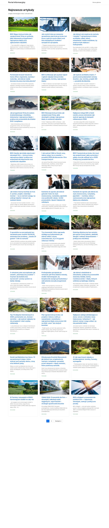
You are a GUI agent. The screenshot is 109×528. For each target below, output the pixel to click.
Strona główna (97, 2)
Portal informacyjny (16, 2)
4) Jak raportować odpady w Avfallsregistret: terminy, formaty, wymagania (85, 359)
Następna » (58, 421)
